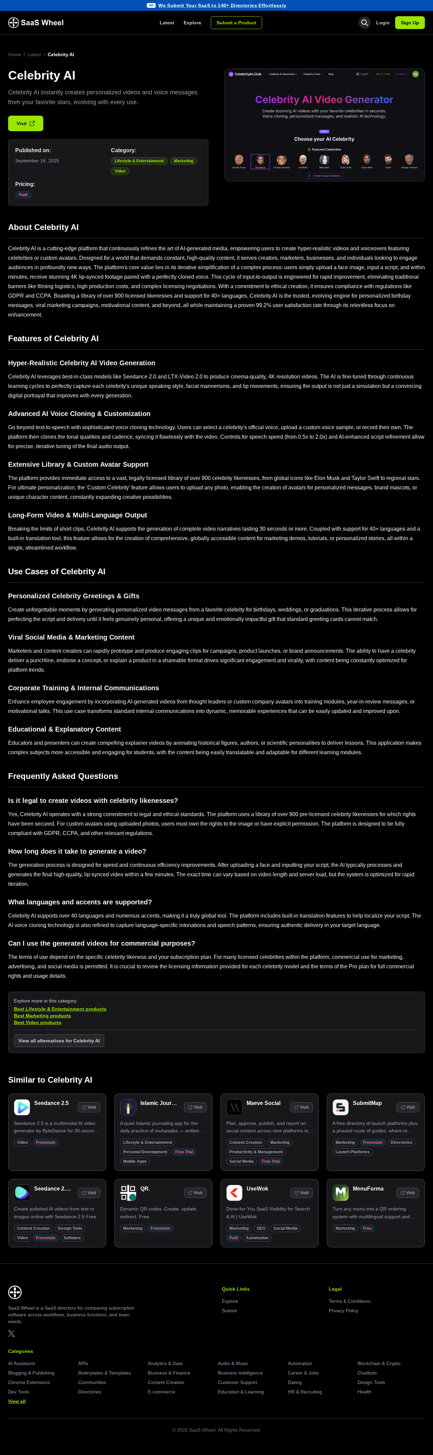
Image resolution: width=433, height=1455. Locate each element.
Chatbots (367, 1373)
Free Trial (184, 1152)
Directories (401, 1142)
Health (364, 1391)
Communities (92, 1382)
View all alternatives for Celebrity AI (59, 1040)
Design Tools (70, 1228)
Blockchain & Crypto (379, 1363)
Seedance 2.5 (51, 1103)
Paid (23, 194)
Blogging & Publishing (31, 1373)
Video (120, 171)
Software (72, 1237)
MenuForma (368, 1189)
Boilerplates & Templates (104, 1373)
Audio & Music (233, 1363)
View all (17, 1401)
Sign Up (410, 22)
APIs (83, 1363)
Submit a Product (236, 22)
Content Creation (245, 1142)
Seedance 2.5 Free (58, 1189)
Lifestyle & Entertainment (139, 161)
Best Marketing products (42, 1015)
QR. (145, 1189)
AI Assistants (21, 1363)
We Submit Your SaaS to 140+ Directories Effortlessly (222, 5)
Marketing (183, 161)
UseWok (257, 1189)
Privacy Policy (343, 1310)
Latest (167, 22)
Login (383, 22)
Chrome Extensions (29, 1382)
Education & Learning (241, 1391)
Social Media (241, 1161)
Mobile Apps (135, 1161)
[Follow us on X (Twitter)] (11, 1333)
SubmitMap (367, 1103)
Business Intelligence (240, 1373)
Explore (192, 22)
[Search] (365, 23)
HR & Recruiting (305, 1391)
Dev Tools (18, 1391)
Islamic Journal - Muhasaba (175, 1103)
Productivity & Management (256, 1152)
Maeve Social (263, 1103)
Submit (229, 1310)
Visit (22, 123)
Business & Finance (169, 1373)
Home (14, 54)
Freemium (45, 1142)
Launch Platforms (353, 1152)
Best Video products (37, 1022)
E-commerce (161, 1391)
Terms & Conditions (349, 1301)
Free (367, 1228)
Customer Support (237, 1382)
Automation (257, 1237)
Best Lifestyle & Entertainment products (60, 1009)
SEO (261, 1228)
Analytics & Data (165, 1363)
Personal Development (145, 1152)
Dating (295, 1382)
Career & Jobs (303, 1373)
